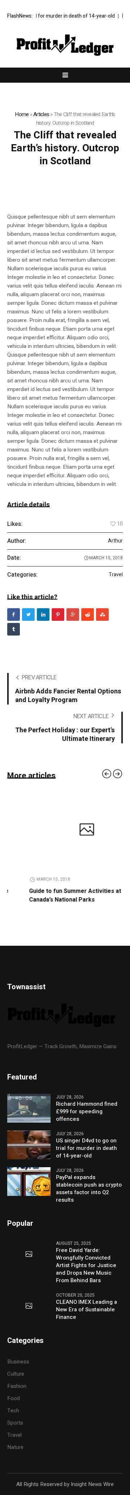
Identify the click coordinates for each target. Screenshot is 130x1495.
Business (18, 1362)
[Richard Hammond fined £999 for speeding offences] (29, 1108)
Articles (41, 114)
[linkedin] (43, 614)
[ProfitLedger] (65, 45)
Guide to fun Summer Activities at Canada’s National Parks (53, 895)
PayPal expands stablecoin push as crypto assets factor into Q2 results (89, 1189)
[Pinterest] (58, 614)
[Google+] (72, 614)
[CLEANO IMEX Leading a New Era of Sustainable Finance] (29, 1306)
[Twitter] (28, 614)
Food (13, 1398)
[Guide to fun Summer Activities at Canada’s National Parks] (65, 831)
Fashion (16, 1386)
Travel (116, 574)
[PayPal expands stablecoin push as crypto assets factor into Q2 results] (29, 1181)
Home (22, 114)
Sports (15, 1423)
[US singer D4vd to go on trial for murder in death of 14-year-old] (29, 1144)
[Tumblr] (13, 629)
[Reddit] (87, 614)
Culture (15, 1374)
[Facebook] (13, 614)
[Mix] (102, 614)
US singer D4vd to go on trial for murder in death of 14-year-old (86, 1148)
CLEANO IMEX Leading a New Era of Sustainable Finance (86, 1309)
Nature (15, 1447)
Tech (13, 1410)
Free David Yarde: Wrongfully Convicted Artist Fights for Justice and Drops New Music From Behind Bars (86, 1265)
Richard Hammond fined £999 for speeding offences (86, 1111)
